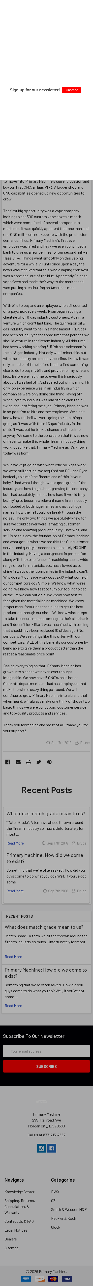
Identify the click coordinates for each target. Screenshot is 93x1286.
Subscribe (71, 90)
